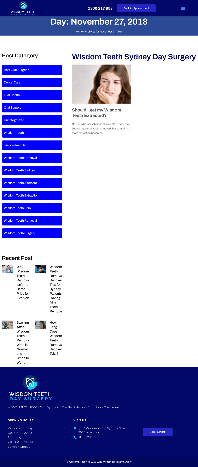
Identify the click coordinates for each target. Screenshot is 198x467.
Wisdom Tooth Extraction (21, 195)
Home (79, 31)
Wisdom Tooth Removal (20, 220)
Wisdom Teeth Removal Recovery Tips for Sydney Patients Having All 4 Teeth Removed (57, 289)
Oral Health (12, 95)
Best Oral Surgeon (16, 69)
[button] (183, 8)
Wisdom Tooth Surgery (19, 233)
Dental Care (12, 82)
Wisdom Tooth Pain (17, 208)
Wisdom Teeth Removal (20, 157)
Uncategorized (14, 120)
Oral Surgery (12, 107)
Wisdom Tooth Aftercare (20, 183)
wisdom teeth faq (15, 145)
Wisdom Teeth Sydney (19, 170)
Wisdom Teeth (14, 132)
